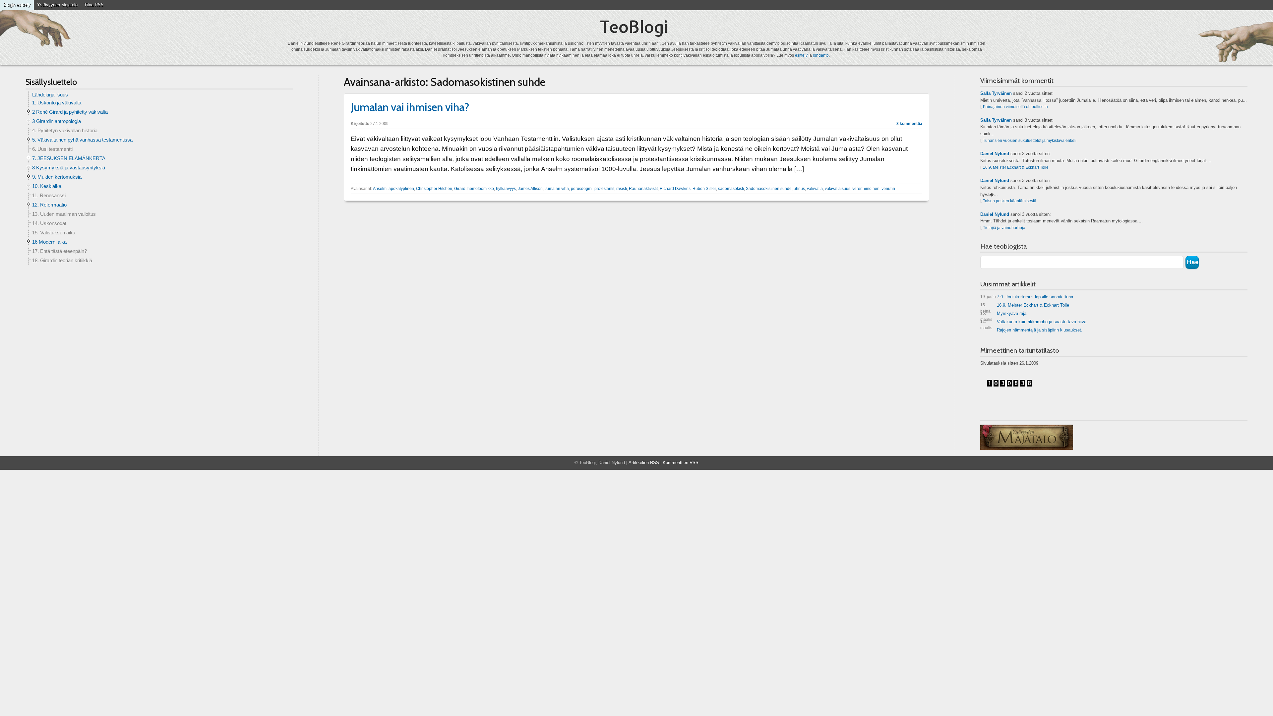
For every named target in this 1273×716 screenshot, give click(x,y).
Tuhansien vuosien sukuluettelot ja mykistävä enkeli (1029, 140)
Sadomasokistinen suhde (769, 188)
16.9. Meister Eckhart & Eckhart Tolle (1016, 167)
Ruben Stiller (704, 188)
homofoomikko (480, 188)
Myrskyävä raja (1003, 315)
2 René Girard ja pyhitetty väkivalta (70, 112)
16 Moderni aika (49, 242)
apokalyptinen (401, 188)
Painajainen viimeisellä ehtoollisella (1015, 106)
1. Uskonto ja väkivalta (56, 102)
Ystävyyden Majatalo (57, 4)
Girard (459, 188)
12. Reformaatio (49, 205)
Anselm (380, 188)
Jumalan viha (557, 188)
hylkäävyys (506, 188)
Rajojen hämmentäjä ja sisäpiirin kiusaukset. (1039, 330)
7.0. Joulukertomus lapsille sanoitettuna (1026, 296)
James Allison (530, 188)
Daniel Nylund (994, 153)
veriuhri (888, 188)
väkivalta (815, 188)
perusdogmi (581, 188)
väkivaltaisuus (837, 188)
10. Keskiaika (46, 186)
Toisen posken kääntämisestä (1009, 201)
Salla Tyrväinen (996, 93)
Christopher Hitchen (434, 188)
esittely (801, 55)
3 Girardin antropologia (56, 121)
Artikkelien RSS (644, 462)
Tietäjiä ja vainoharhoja (1004, 227)
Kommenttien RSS (680, 462)
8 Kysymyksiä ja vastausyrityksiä (68, 167)
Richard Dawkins (675, 188)
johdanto (821, 55)
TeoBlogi (634, 27)
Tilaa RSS (94, 4)
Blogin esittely (16, 4)
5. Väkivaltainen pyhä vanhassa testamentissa (82, 140)
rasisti (621, 188)
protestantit (604, 188)
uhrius (799, 188)
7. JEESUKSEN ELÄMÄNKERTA (68, 158)
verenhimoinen (865, 188)
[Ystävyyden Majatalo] (1026, 437)
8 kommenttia (909, 123)
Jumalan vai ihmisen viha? (410, 107)
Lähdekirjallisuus (50, 94)
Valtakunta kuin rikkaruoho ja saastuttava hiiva (1033, 323)
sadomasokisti (731, 188)
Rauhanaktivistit (643, 188)
